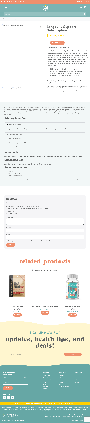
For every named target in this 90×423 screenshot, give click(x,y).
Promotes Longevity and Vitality (18, 143)
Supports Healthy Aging (15, 124)
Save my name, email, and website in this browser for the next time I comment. (32, 241)
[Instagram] (8, 397)
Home (4, 19)
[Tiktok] (12, 397)
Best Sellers (46, 386)
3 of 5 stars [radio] (12, 213)
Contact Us (62, 380)
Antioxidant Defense (15, 138)
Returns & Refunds (64, 386)
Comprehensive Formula (16, 147)
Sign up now (57, 43)
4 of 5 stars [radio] (15, 213)
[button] (5, 7)
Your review (10, 217)
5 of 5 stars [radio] (17, 213)
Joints (44, 382)
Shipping (61, 384)
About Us (61, 375)
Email (8, 234)
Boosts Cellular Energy (15, 134)
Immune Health (47, 380)
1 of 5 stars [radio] (7, 213)
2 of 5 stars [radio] (10, 213)
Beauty (9, 19)
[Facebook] (4, 397)
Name (8, 227)
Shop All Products (47, 375)
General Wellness (47, 377)
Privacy (61, 382)
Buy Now (17, 315)
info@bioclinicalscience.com (26, 417)
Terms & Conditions (83, 420)
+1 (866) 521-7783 (24, 415)
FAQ (60, 377)
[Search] (84, 14)
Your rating (10, 211)
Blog (76, 375)
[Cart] (85, 7)
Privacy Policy (74, 420)
